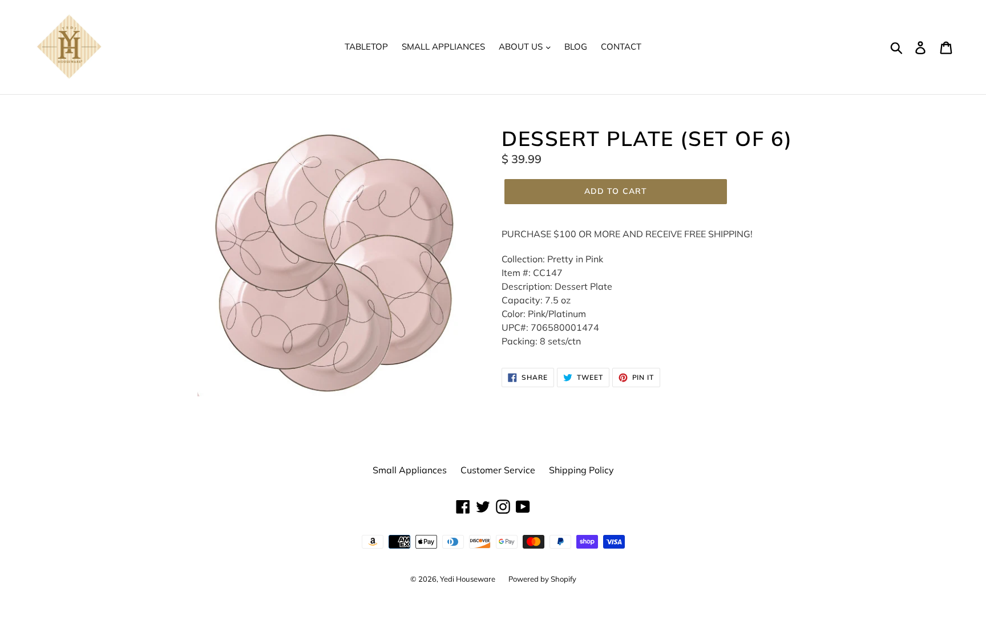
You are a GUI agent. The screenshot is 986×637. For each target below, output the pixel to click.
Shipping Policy (581, 470)
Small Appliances (443, 46)
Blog (575, 46)
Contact (621, 46)
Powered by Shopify (542, 578)
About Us (522, 46)
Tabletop (366, 46)
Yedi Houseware (468, 578)
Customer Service (497, 470)
